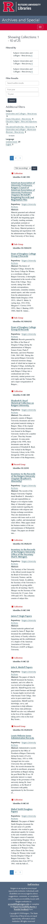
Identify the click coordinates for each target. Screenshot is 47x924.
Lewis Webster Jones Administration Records (22, 737)
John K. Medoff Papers (22, 667)
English (9, 144)
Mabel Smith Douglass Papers (22, 810)
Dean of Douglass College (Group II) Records (23, 328)
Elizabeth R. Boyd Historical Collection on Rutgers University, (22, 403)
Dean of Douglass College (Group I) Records (23, 255)
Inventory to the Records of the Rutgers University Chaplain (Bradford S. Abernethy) (23, 477)
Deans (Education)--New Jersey (18, 119)
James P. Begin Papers (21, 616)
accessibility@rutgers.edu (18, 904)
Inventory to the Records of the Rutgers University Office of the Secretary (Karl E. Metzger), (23, 553)
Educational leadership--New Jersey (20, 127)
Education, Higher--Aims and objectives (21, 122)
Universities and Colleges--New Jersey (21, 114)
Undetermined (11, 142)
